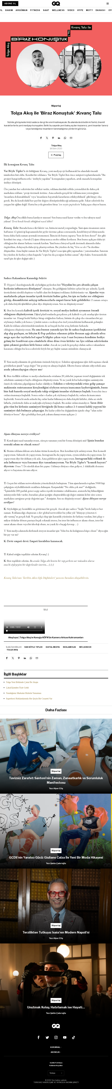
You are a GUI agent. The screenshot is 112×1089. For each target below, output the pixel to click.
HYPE (80, 10)
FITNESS (35, 10)
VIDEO (71, 10)
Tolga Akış (56, 145)
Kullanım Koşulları (56, 1065)
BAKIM (9, 10)
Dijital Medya (53, 647)
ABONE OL (10, 3)
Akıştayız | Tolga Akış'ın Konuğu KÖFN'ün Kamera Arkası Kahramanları (45, 637)
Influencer (85, 647)
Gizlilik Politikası (56, 1063)
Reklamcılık (69, 647)
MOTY (89, 10)
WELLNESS (58, 10)
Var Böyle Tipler (33, 647)
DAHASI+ (101, 10)
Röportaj (56, 106)
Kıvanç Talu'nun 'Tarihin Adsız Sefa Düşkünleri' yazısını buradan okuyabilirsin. (47, 577)
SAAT (46, 10)
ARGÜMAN (21, 10)
